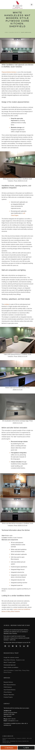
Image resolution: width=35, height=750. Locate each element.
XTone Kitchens (8, 692)
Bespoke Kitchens (8, 682)
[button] (31, 4)
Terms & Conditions (9, 670)
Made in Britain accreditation (11, 667)
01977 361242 (11, 719)
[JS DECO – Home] (17, 4)
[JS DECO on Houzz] (16, 646)
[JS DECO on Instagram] (8, 646)
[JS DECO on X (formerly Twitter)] (20, 646)
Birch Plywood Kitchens (10, 684)
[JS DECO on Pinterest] (27, 646)
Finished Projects (8, 697)
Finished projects (14, 32)
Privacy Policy (25, 670)
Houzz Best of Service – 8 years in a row (14, 660)
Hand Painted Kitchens (9, 689)
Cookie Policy (17, 670)
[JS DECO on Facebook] (5, 646)
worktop (6, 304)
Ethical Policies (7, 672)
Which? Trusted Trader (9, 662)
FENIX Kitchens (8, 687)
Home (6, 32)
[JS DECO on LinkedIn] (23, 646)
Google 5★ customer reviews (11, 657)
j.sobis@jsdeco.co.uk (12, 720)
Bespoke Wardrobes (9, 694)
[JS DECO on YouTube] (12, 646)
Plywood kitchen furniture (9, 72)
